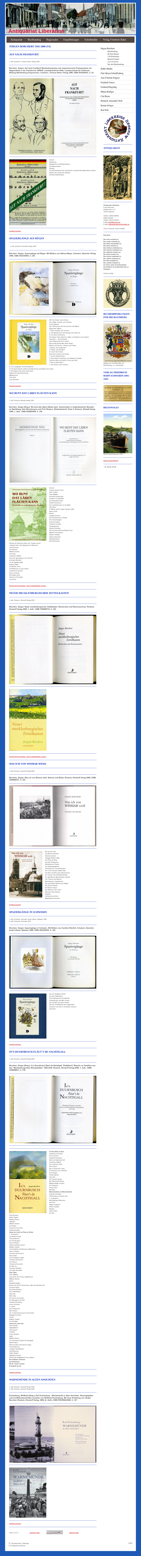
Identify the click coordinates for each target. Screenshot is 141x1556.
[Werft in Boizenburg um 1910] (117, 433)
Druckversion (16, 1543)
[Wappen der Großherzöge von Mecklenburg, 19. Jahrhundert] (117, 342)
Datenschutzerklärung (110, 460)
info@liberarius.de (114, 222)
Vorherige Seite (35, 1533)
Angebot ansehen (15, 231)
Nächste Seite (74, 1533)
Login (130, 1543)
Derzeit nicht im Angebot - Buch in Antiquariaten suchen (27, 586)
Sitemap (26, 1543)
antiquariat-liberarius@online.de (118, 224)
